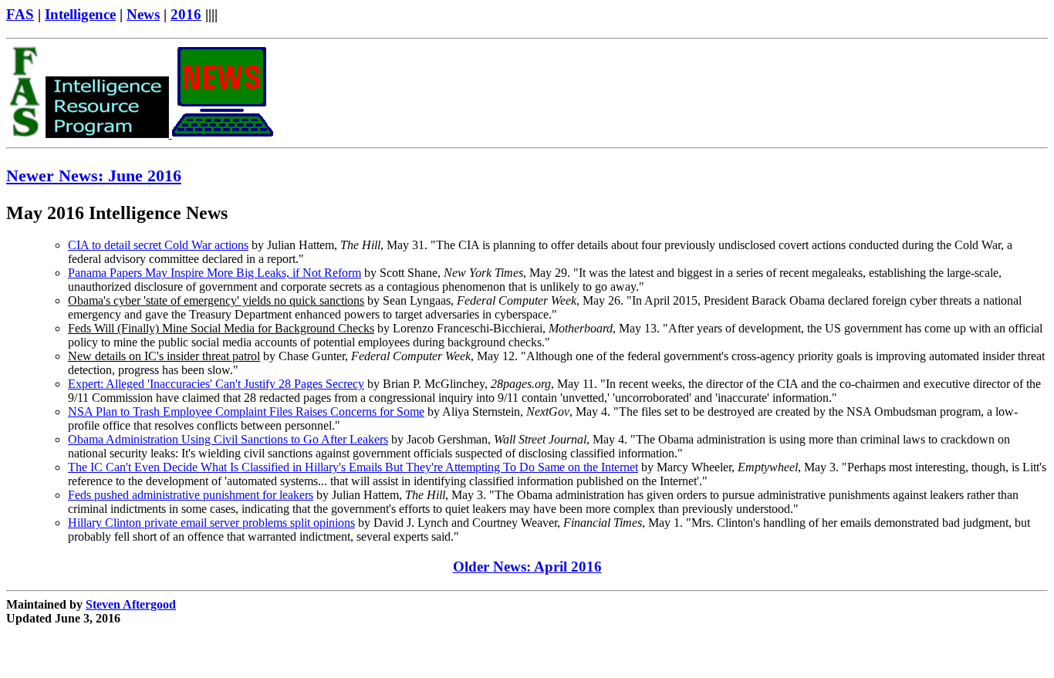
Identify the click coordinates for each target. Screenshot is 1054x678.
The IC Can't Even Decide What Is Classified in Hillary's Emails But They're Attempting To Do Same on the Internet (353, 467)
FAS (20, 14)
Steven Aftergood (131, 604)
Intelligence (80, 14)
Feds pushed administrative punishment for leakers (190, 494)
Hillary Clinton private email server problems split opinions (211, 522)
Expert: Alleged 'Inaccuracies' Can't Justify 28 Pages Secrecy (216, 383)
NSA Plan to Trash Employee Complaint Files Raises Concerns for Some (246, 411)
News (143, 14)
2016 (186, 14)
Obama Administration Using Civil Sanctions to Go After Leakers (228, 439)
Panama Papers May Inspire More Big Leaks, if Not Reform (214, 272)
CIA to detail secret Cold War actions (158, 244)
